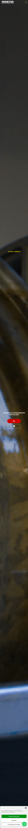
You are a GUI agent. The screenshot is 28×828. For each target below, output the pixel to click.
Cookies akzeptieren (14, 816)
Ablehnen (14, 820)
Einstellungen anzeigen (14, 824)
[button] (26, 808)
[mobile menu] (26, 2)
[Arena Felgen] (7, 2)
